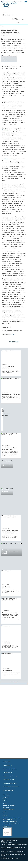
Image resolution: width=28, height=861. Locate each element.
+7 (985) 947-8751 (6, 826)
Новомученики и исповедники (10, 783)
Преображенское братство (11, 841)
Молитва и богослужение (9, 779)
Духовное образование (8, 790)
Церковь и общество (7, 772)
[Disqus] (14, 703)
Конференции (6, 797)
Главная (2, 26)
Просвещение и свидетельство (10, 768)
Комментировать (14, 341)
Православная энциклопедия (9, 805)
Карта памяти (5, 813)
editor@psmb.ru (13, 821)
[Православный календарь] (3, 15)
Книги (4, 800)
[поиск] (16, 23)
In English (18, 22)
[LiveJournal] (14, 334)
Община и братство (7, 765)
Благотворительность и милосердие (11, 786)
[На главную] (11, 4)
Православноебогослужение (8, 15)
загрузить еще (14, 682)
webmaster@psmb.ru (14, 823)
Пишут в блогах (6, 807)
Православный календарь (8, 809)
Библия (15, 15)
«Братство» (5, 130)
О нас (4, 11)
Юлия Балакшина (7, 159)
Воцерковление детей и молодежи (10, 776)
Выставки (5, 798)
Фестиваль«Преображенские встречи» (17, 19)
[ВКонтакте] (12, 334)
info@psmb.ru (10, 819)
